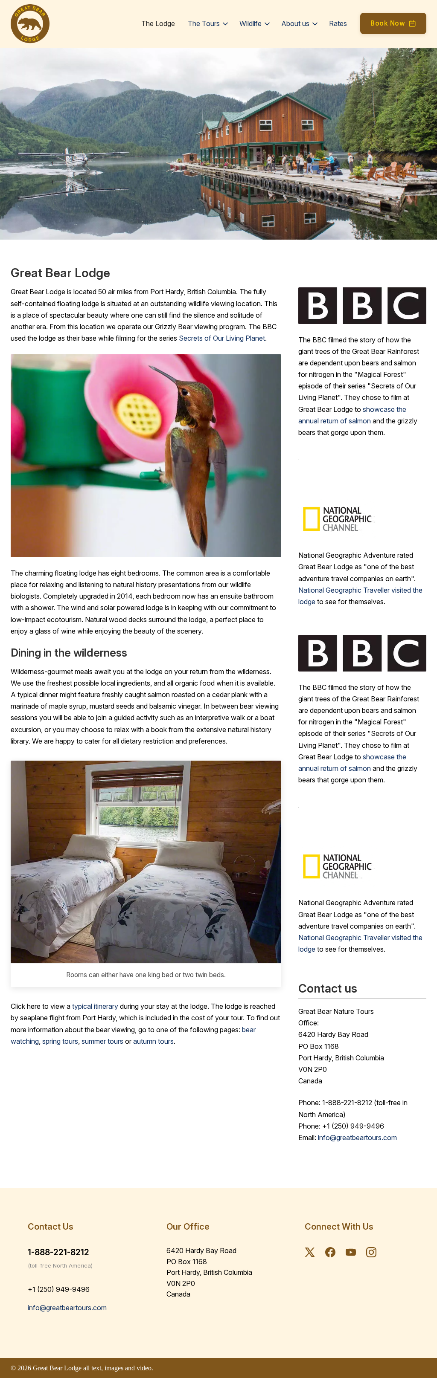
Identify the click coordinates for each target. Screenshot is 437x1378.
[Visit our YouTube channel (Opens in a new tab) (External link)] (351, 1254)
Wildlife (250, 23)
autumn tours (153, 1041)
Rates (338, 23)
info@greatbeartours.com (357, 1137)
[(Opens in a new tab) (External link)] (362, 518)
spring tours (60, 1041)
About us (295, 23)
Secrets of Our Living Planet (222, 338)
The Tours (204, 23)
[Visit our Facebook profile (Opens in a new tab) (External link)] (330, 1254)
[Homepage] (30, 23)
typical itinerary (95, 1006)
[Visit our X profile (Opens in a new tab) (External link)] (310, 1254)
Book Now (387, 23)
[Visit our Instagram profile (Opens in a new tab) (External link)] (371, 1254)
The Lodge (158, 23)
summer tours (102, 1041)
